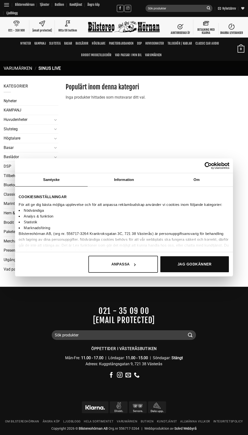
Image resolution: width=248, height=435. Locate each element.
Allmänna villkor (195, 421)
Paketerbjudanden (121, 43)
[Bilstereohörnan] (124, 27)
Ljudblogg (12, 13)
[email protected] (124, 320)
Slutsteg (55, 43)
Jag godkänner (195, 264)
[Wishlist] (242, 8)
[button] (6, 4)
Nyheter (25, 43)
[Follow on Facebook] (120, 8)
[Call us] (137, 375)
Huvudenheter (154, 43)
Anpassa (120, 264)
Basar (68, 43)
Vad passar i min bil (128, 55)
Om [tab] (197, 180)
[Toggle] (55, 120)
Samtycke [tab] (51, 180)
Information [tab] (124, 180)
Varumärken (153, 55)
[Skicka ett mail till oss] (128, 375)
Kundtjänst (76, 5)
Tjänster (44, 5)
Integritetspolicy (228, 421)
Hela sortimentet (98, 421)
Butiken (59, 5)
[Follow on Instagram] (127, 8)
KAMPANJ (40, 43)
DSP (139, 43)
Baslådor (82, 43)
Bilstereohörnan (24, 5)
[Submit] (208, 8)
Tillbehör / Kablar (180, 43)
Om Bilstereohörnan (22, 421)
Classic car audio (207, 43)
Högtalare (98, 43)
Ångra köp (93, 5)
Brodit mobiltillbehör (96, 55)
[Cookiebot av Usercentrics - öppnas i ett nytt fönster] (208, 165)
